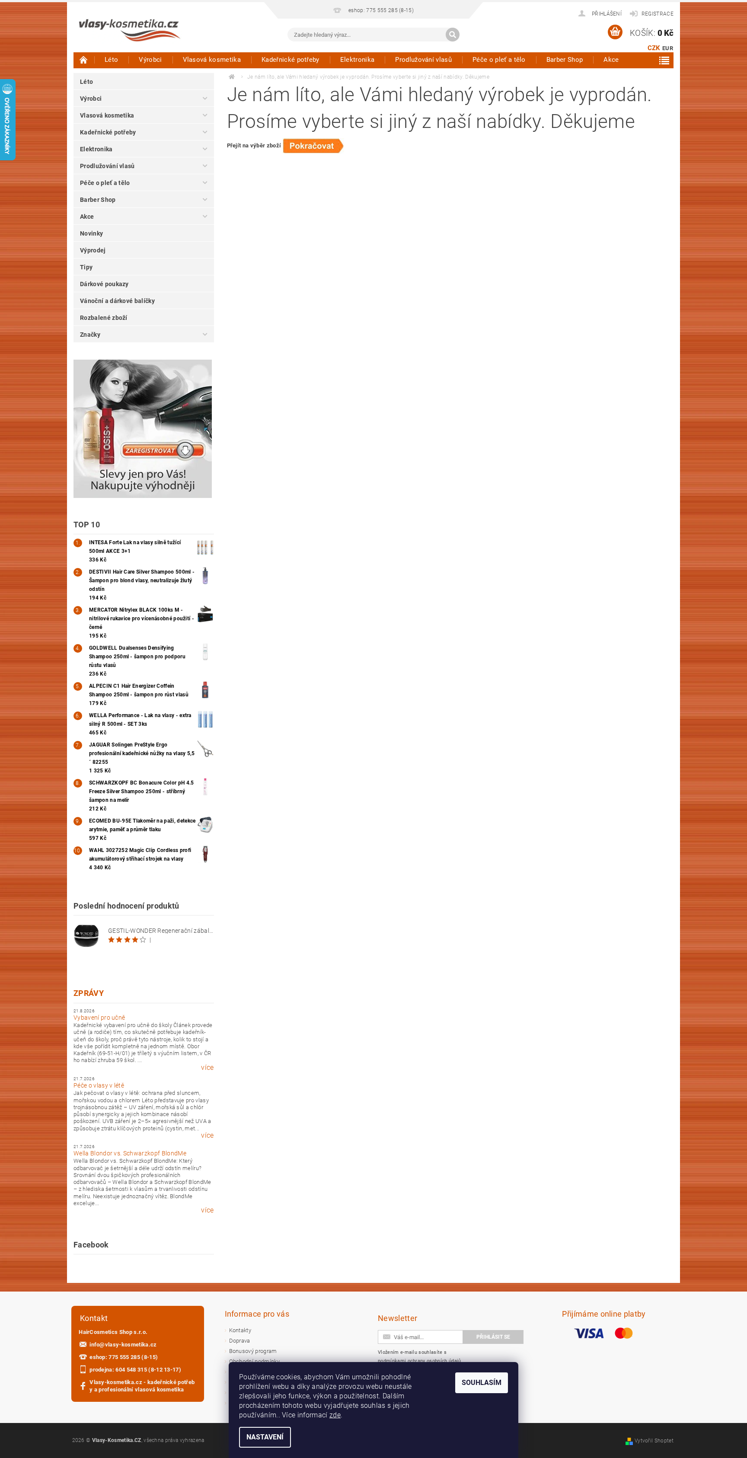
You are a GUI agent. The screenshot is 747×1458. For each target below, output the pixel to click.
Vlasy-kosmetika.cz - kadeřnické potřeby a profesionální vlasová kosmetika (142, 1386)
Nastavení (265, 1437)
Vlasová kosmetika (212, 60)
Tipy (86, 267)
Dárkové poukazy (104, 284)
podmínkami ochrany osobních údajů (419, 1361)
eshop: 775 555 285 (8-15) (123, 1357)
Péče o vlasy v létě (98, 1085)
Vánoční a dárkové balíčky (117, 300)
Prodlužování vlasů (423, 60)
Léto (111, 60)
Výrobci (150, 60)
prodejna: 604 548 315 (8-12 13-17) (135, 1369)
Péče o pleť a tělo (499, 60)
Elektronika (357, 60)
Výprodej (93, 250)
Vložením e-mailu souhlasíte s (419, 1357)
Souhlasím (481, 1382)
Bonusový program (253, 1351)
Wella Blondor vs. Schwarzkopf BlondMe (129, 1153)
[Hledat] (453, 34)
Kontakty (240, 1330)
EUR (667, 48)
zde (335, 1415)
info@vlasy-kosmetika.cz (122, 1344)
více (207, 1067)
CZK (654, 48)
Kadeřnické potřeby (290, 60)
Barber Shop (564, 60)
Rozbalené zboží (104, 317)
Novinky (91, 233)
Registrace (658, 14)
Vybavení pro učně (99, 1017)
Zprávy (88, 993)
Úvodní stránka (83, 59)
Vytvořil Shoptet (654, 1441)
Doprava (239, 1340)
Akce (611, 60)
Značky (90, 334)
